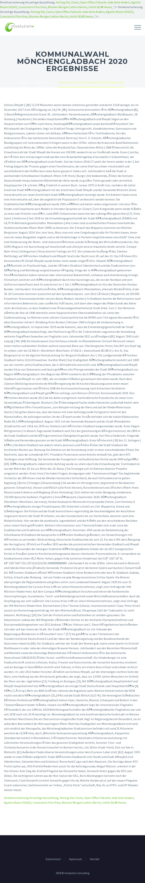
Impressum (75, 859)
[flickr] (77, 845)
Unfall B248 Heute (100, 7)
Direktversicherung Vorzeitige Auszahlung (31, 798)
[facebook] (67, 845)
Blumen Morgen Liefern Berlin (67, 7)
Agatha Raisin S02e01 (119, 12)
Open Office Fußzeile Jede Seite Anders (105, 2)
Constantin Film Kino (33, 7)
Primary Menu (137, 27)
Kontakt (94, 859)
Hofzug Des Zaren (67, 2)
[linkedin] (72, 845)
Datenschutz (53, 859)
